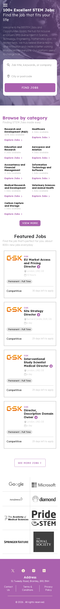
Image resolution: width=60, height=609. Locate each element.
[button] (5, 5)
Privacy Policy (48, 588)
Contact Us (8, 588)
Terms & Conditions (27, 588)
